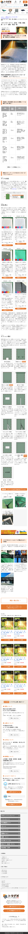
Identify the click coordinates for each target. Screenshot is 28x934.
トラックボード (9, 6)
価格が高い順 (18, 615)
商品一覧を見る (14, 600)
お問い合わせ (4, 870)
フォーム (14, 188)
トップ (2, 16)
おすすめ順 (3, 615)
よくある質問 (4, 873)
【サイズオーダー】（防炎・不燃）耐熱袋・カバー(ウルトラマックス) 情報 (14, 19)
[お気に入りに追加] (12, 619)
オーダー (22, 6)
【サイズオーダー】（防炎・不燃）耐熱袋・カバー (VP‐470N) (7, 686)
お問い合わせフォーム (14, 791)
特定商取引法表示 (5, 884)
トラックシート (16, 6)
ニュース (3, 880)
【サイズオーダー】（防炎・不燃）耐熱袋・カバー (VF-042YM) (7, 633)
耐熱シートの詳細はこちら (13, 167)
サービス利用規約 (5, 886)
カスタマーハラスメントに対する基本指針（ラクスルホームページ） (14, 888)
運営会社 (3, 881)
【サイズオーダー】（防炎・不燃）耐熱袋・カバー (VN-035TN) (20, 633)
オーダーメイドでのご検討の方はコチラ (12, 607)
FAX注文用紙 (4, 871)
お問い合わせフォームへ (15, 906)
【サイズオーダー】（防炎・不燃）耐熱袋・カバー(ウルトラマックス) (20, 686)
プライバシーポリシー (6, 883)
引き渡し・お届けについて (7, 860)
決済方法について (5, 858)
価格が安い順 (10, 615)
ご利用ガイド (4, 857)
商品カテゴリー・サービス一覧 (11, 16)
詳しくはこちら (15, 718)
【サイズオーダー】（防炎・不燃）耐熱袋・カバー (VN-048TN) (7, 659)
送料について (4, 861)
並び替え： (3, 613)
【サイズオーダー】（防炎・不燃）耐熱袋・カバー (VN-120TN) (20, 659)
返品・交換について (6, 863)
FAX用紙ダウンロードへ (15, 804)
